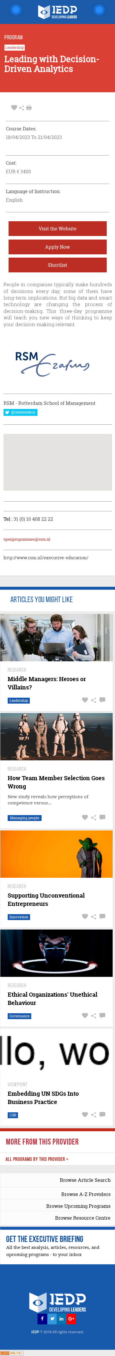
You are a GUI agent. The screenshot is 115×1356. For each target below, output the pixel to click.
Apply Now (57, 247)
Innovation (18, 916)
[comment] (101, 700)
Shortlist (57, 265)
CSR (12, 1115)
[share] (21, 108)
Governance (19, 1016)
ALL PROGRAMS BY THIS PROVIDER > (37, 1159)
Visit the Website (58, 228)
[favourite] (14, 108)
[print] (29, 107)
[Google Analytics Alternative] (12, 1352)
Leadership (14, 47)
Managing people (24, 817)
